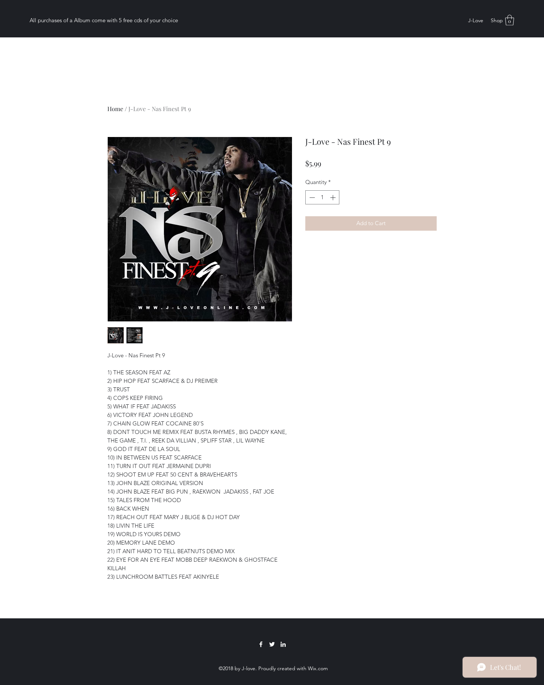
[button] (509, 20)
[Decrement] (311, 197)
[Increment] (334, 197)
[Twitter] (272, 644)
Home (115, 109)
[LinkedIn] (283, 644)
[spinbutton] (322, 197)
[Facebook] (261, 644)
